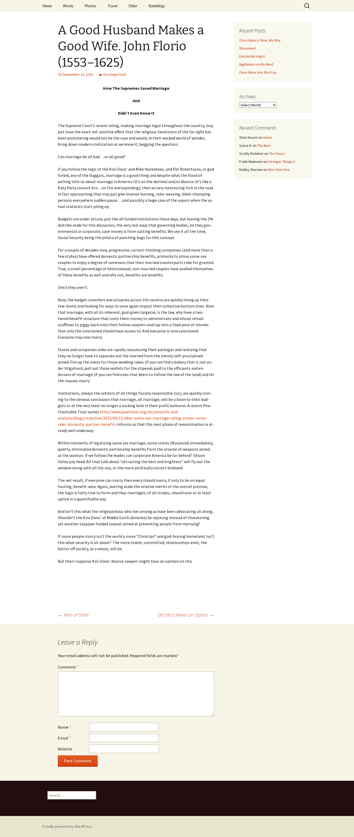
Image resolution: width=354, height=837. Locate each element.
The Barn (264, 145)
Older (133, 5)
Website (65, 748)
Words (68, 5)
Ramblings (156, 5)
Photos (90, 5)
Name (64, 727)
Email (64, 738)
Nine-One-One (279, 169)
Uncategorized (114, 74)
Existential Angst (252, 56)
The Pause (277, 153)
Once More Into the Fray (258, 72)
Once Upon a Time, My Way (260, 40)
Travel (112, 5)
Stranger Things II (281, 161)
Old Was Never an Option (186, 614)
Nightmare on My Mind (256, 64)
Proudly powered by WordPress (67, 826)
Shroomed (247, 48)
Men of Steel (73, 614)
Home (47, 5)
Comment (68, 666)
